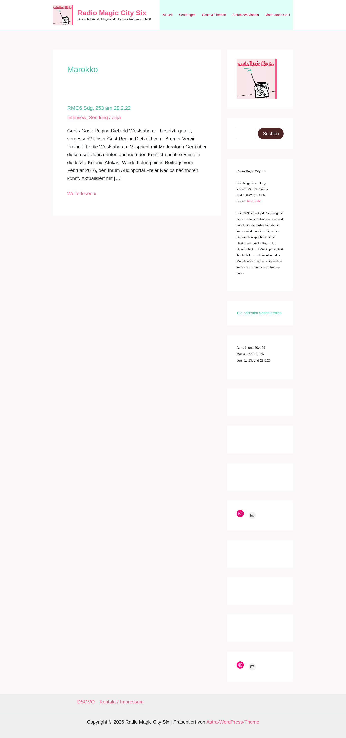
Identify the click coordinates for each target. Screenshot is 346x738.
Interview (76, 117)
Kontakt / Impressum (122, 701)
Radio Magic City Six (112, 13)
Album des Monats (245, 15)
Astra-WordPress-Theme (232, 722)
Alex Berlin (254, 201)
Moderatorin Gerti (277, 15)
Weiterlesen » (81, 194)
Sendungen (187, 15)
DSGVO (86, 701)
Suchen (271, 133)
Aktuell (168, 15)
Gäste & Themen (214, 15)
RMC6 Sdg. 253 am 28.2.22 (99, 108)
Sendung (98, 117)
